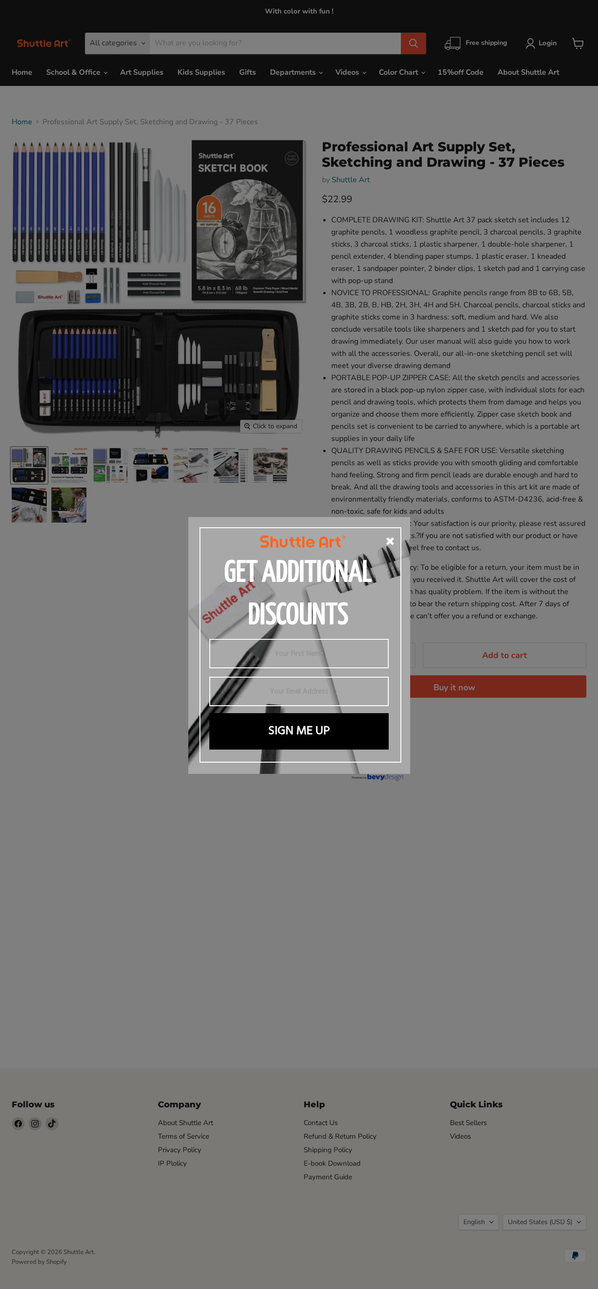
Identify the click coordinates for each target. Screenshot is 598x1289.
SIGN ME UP (299, 731)
